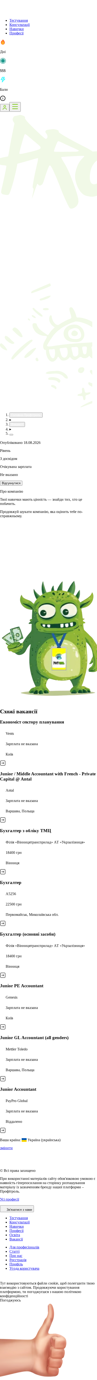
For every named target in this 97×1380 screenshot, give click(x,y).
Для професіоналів (24, 1247)
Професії (16, 33)
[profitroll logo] (23, 12)
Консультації (19, 25)
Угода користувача (24, 1268)
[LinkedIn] (31, 1279)
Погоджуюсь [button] (10, 1300)
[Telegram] (20, 1279)
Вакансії (16, 1239)
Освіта (14, 1235)
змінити (6, 1148)
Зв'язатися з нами (19, 1209)
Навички (16, 29)
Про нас (15, 1256)
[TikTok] (8, 1279)
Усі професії (9, 1199)
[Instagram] (3, 1279)
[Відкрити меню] (15, 107)
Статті (14, 1251)
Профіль (16, 1264)
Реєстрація (17, 1260)
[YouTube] (14, 1279)
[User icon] (4, 108)
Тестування (18, 20)
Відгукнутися (11, 483)
